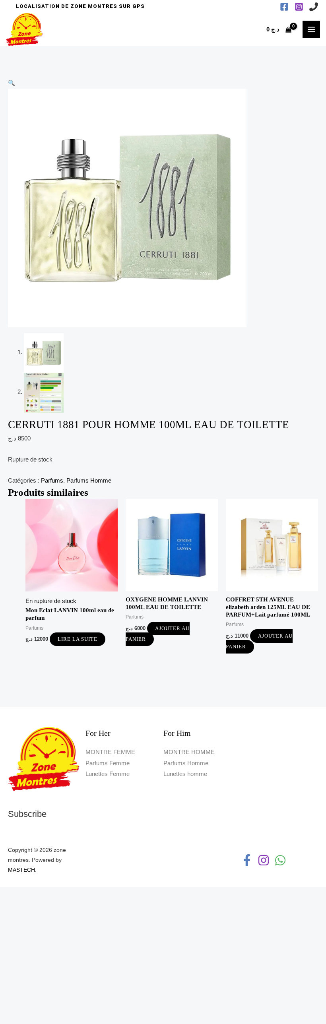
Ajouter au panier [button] (158, 634)
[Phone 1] (313, 6)
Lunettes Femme (107, 774)
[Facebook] (284, 6)
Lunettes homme (185, 774)
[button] (80, 6)
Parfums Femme (107, 763)
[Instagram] (299, 6)
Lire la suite (77, 639)
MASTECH (21, 870)
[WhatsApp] (280, 860)
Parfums (52, 480)
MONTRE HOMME (189, 752)
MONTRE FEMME (110, 752)
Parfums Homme (88, 480)
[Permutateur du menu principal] (311, 29)
